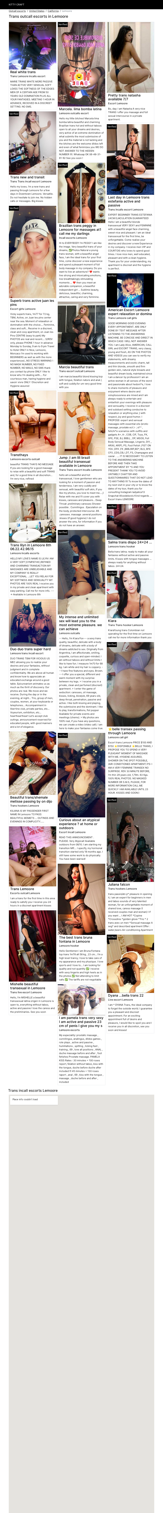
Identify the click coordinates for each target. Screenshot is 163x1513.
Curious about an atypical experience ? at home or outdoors (79, 824)
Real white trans (23, 72)
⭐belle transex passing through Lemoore (127, 731)
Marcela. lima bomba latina (80, 109)
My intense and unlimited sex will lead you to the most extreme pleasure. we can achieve (80, 623)
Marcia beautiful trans (76, 367)
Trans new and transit (27, 177)
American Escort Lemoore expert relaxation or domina (130, 312)
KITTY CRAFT (16, 4)
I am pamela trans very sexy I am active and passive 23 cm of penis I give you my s (81, 1022)
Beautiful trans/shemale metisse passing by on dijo (31, 799)
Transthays (19, 455)
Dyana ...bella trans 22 (126, 995)
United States (36, 10)
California (53, 10)
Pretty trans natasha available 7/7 (124, 97)
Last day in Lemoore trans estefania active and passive (128, 201)
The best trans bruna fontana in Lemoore (75, 939)
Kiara (112, 621)
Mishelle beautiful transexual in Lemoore (27, 986)
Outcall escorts (17, 10)
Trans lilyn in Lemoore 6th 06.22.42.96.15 (30, 547)
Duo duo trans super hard (30, 649)
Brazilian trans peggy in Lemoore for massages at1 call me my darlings (80, 230)
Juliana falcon (119, 884)
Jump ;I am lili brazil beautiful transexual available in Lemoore (75, 462)
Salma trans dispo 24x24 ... (130, 542)
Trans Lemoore (22, 889)
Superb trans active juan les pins (32, 303)
